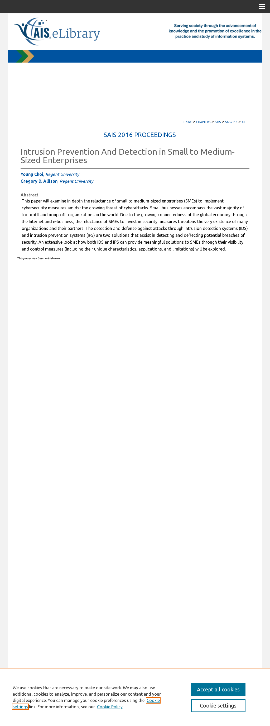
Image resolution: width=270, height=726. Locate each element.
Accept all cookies (218, 689)
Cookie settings (218, 706)
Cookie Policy (110, 706)
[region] (135, 697)
